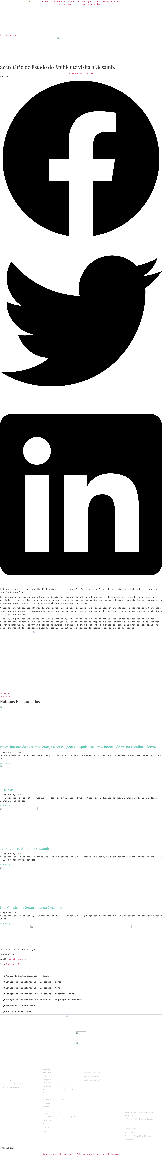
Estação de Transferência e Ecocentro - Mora (33, 988)
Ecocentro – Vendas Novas (21, 1005)
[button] (81, 159)
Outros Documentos (11, 1087)
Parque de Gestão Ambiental (56, 1099)
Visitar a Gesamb (92, 1073)
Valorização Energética (54, 1124)
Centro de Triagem (51, 1113)
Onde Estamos (132, 1094)
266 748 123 (13, 964)
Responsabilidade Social (98, 1066)
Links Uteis (132, 1109)
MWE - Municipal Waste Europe (139, 1119)
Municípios (9, 1066)
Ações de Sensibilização (95, 1080)
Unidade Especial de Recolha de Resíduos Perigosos (58, 1091)
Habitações (48, 1072)
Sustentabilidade (73, 28)
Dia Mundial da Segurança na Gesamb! (31, 907)
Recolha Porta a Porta (54, 1069)
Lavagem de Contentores (139, 1069)
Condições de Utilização (57, 1154)
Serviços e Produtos (103, 28)
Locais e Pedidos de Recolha (57, 1082)
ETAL (45, 1131)
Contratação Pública (15, 1091)
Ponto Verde (130, 1129)
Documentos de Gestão (13, 1084)
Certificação (10, 1073)
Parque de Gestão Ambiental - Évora (27, 976)
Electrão (129, 1140)
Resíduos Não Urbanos (137, 1066)
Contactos (128, 28)
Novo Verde (130, 1132)
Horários (130, 1080)
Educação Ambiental (95, 1069)
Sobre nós (31, 28)
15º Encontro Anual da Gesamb (24, 848)
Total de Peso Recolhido (55, 1086)
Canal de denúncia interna (141, 1102)
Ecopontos (47, 1079)
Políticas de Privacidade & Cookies (98, 1154)
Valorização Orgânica (53, 1120)
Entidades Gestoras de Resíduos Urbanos (138, 1124)
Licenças (7, 1080)
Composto (130, 1073)
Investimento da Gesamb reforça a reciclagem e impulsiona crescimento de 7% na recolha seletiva (78, 746)
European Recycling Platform (138, 1136)
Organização (9, 1069)
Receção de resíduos (55, 1096)
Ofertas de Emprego (136, 1098)
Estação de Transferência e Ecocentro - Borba (33, 982)
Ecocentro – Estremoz (18, 1011)
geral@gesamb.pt (18, 959)
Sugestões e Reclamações (139, 1105)
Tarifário (130, 1077)
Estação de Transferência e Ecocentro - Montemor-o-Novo (40, 993)
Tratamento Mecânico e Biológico (59, 1116)
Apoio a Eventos (91, 1076)
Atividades (50, 28)
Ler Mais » (6, 763)
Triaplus (7, 789)
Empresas (47, 1076)
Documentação (10, 1077)
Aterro (46, 1127)
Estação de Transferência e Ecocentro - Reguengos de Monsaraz (44, 999)
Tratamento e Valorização (58, 1109)
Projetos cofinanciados (98, 1083)
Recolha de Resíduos (55, 1066)
